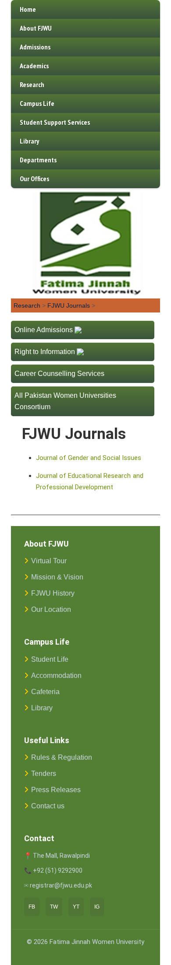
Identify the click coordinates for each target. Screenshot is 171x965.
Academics (34, 65)
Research (32, 84)
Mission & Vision (57, 577)
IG (97, 907)
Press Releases (56, 789)
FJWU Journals (68, 305)
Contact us (47, 806)
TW (54, 907)
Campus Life (37, 103)
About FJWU (36, 28)
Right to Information (44, 351)
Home (28, 9)
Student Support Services (55, 122)
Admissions (35, 46)
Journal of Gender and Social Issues (88, 458)
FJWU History (53, 593)
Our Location (51, 609)
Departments (38, 159)
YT (76, 907)
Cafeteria (45, 691)
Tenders (43, 773)
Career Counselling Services (59, 373)
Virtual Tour (49, 561)
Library (29, 141)
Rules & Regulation (61, 757)
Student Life (49, 659)
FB (31, 907)
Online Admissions (43, 329)
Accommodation (56, 675)
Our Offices (34, 178)
